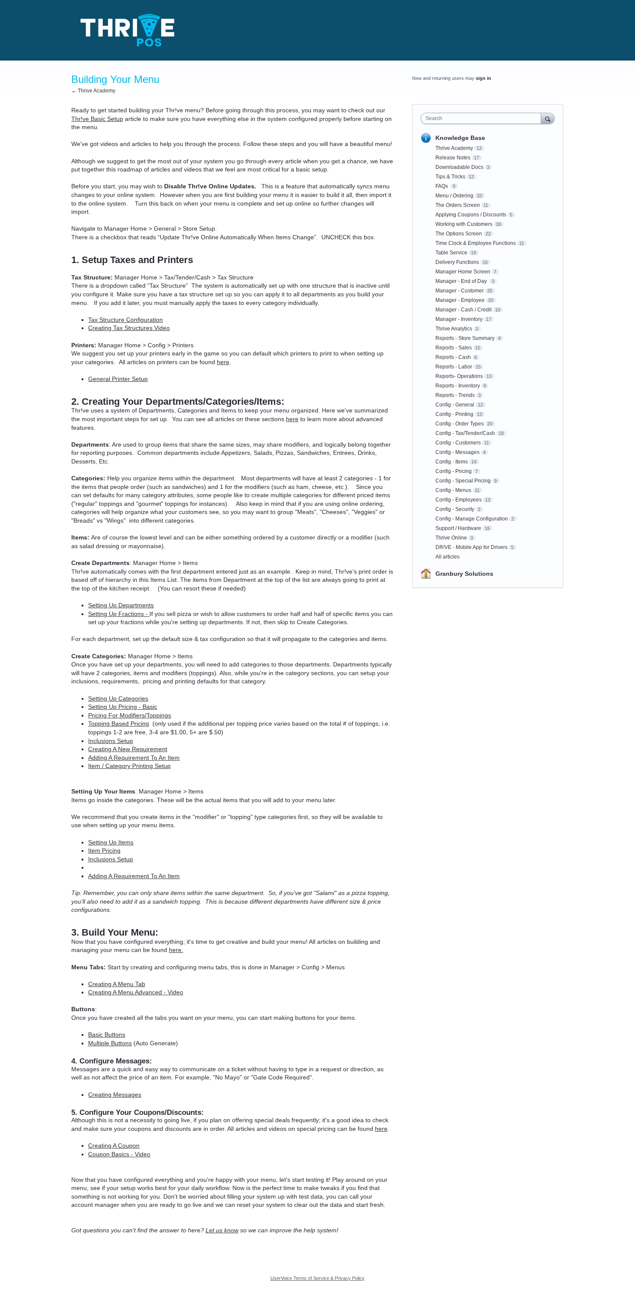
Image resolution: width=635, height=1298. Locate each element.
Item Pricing (104, 850)
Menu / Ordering (454, 196)
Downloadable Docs (459, 167)
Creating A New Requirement (127, 749)
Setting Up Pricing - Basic (122, 706)
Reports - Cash (453, 357)
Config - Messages (457, 452)
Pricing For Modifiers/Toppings (129, 715)
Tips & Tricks (450, 177)
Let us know (222, 1230)
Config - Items (451, 462)
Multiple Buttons (110, 1043)
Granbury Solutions (464, 573)
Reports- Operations (459, 376)
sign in (483, 78)
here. (176, 949)
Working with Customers (463, 224)
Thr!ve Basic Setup (97, 118)
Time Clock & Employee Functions (475, 243)
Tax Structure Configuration (125, 319)
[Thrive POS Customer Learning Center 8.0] (127, 30)
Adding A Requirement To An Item (134, 757)
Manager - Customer (459, 291)
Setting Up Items (110, 842)
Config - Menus (453, 490)
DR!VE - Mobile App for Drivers (471, 547)
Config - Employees (458, 500)
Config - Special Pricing (463, 481)
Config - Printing (454, 414)
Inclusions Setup (110, 740)
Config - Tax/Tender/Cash (465, 433)
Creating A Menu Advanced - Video (135, 992)
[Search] (548, 118)
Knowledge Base (460, 137)
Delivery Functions (457, 262)
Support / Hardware (458, 528)
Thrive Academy (454, 148)
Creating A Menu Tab (116, 984)
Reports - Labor (453, 367)
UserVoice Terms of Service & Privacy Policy (317, 1278)
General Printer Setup (118, 378)
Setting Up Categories (118, 698)
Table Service (451, 253)
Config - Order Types (459, 424)
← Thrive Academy (93, 91)
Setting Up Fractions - (118, 613)
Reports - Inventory (457, 386)
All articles (447, 557)
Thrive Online (451, 538)
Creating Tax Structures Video (129, 327)
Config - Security (454, 509)
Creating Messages (114, 1094)
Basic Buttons (106, 1034)
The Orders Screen (457, 205)
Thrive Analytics (453, 329)
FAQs (442, 186)
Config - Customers (458, 443)
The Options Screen (458, 234)
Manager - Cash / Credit (463, 310)
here (223, 362)
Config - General (454, 405)
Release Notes (452, 158)
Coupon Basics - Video (119, 1154)
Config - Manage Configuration (471, 519)
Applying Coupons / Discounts (470, 215)
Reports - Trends (455, 395)
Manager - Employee (460, 300)
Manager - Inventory (459, 319)
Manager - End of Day (461, 281)
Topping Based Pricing (118, 723)
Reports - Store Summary (465, 338)
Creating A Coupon (114, 1145)
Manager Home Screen (462, 272)
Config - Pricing (453, 471)
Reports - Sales (453, 348)
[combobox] (483, 118)
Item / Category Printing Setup (129, 765)
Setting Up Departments (121, 605)
